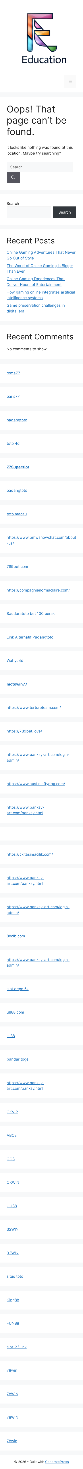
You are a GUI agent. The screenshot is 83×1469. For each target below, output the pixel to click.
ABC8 (12, 1135)
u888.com (15, 1012)
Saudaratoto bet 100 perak (31, 613)
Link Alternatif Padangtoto (30, 637)
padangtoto (17, 420)
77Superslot (18, 467)
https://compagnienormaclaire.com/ (38, 590)
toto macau (17, 514)
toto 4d (13, 443)
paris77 (13, 396)
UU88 (12, 1206)
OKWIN (13, 1182)
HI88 (11, 1036)
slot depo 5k (18, 989)
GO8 (11, 1159)
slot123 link (17, 1347)
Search (13, 203)
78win (12, 1370)
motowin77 (17, 684)
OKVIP (12, 1112)
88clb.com (16, 936)
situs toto (15, 1276)
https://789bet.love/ (24, 731)
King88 (13, 1300)
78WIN (12, 1394)
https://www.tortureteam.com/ (34, 707)
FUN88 (13, 1323)
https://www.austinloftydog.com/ (36, 783)
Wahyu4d (15, 660)
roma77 (13, 373)
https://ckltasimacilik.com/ (30, 854)
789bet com (17, 566)
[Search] (13, 177)
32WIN (13, 1229)
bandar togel (18, 1059)
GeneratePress (57, 1462)
